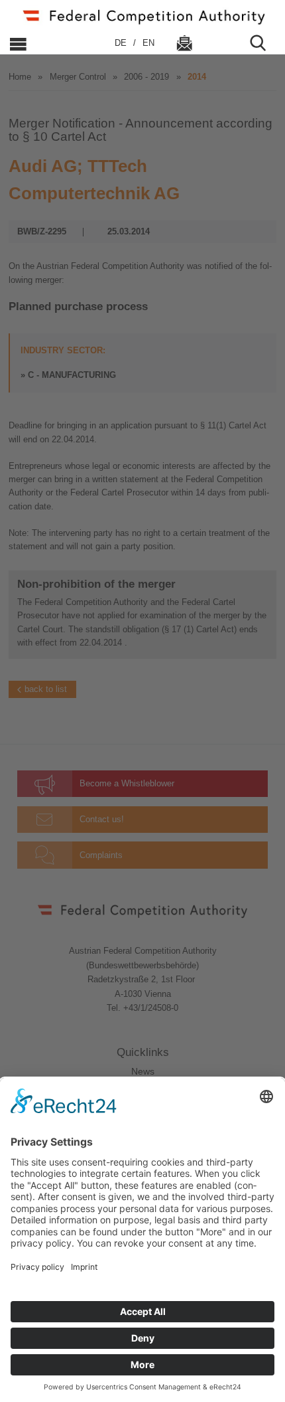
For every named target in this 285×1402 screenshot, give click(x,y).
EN (148, 43)
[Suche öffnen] (263, 43)
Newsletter (184, 43)
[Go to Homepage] (142, 15)
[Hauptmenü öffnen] (51, 43)
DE (122, 43)
